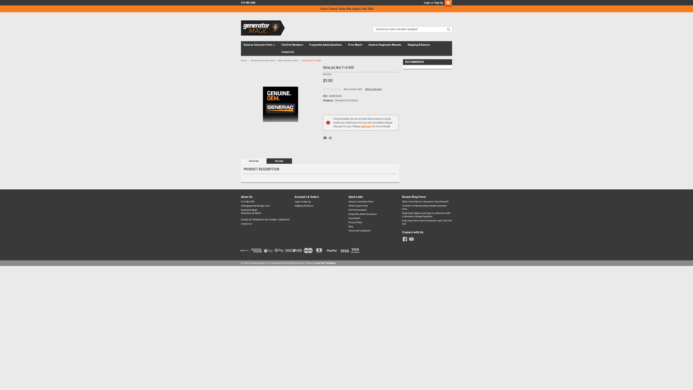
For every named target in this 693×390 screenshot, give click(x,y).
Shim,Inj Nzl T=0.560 (311, 60)
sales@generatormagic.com (255, 206)
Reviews (279, 161)
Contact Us (288, 52)
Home (244, 60)
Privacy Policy (355, 222)
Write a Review (373, 89)
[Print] (330, 137)
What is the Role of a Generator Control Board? (425, 201)
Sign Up (438, 2)
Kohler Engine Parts (358, 206)
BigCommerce (297, 263)
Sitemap (275, 263)
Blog (350, 226)
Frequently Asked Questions (325, 44)
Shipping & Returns (418, 44)
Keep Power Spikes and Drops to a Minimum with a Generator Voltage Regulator (426, 215)
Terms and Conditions (359, 230)
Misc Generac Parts (288, 60)
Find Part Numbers (292, 44)
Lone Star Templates (325, 263)
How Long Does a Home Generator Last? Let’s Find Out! (427, 222)
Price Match (355, 44)
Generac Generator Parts (258, 44)
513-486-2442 (248, 2)
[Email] (325, 137)
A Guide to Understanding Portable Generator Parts (424, 207)
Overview (253, 161)
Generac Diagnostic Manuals (385, 44)
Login (427, 2)
